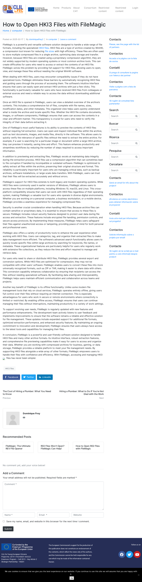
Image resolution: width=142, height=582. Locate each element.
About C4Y (76, 9)
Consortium (90, 7)
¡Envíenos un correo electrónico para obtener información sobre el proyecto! (123, 202)
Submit (8, 528)
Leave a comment (68, 39)
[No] (138, 575)
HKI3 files (44, 48)
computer (52, 39)
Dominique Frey (31, 413)
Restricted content (104, 9)
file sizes (49, 51)
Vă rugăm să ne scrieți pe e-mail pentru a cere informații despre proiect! (123, 254)
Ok (72, 578)
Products (66, 7)
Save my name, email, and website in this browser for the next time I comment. (47, 521)
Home (56, 7)
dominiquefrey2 (36, 39)
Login (135, 7)
